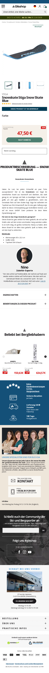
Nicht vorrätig (24, 140)
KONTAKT (25, 481)
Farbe (5, 115)
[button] (24, 295)
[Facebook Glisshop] (19, 552)
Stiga (5, 94)
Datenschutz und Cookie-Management (29, 664)
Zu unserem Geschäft (24, 601)
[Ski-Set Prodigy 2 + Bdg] (35, 352)
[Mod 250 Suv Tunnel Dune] (13, 352)
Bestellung (10, 618)
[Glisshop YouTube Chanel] (29, 552)
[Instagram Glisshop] (24, 552)
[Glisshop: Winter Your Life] (19, 6)
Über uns (8, 623)
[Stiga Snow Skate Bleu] (24, 52)
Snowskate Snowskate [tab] (24, 179)
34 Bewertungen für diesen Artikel (22, 103)
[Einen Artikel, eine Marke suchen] (45, 12)
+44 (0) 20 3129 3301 (26, 490)
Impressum (10, 664)
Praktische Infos (14, 628)
